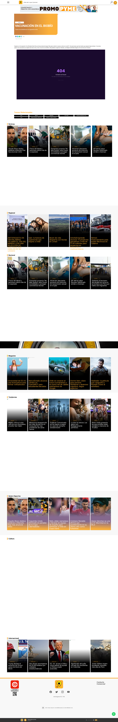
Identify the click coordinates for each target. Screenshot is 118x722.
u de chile (66, 115)
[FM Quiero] (8, 2)
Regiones (95, 278)
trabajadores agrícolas (36, 117)
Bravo (36, 115)
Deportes (12, 146)
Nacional (33, 146)
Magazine (12, 420)
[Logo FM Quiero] (21, 2)
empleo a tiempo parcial (51, 117)
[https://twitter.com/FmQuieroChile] (56, 692)
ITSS (21, 117)
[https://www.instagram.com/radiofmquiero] (62, 692)
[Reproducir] (115, 2)
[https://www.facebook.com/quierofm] (51, 692)
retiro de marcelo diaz (81, 115)
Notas (19, 22)
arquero (51, 115)
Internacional (33, 420)
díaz (21, 115)
